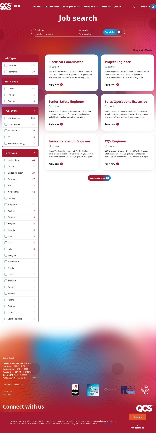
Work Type (11, 81)
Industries (11, 111)
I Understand (137, 426)
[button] (134, 6)
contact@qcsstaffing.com (13, 384)
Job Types (10, 58)
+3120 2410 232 (33, 378)
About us (37, 6)
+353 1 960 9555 (20, 375)
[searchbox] (54, 32)
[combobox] (92, 32)
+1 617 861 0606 (21, 369)
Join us (117, 6)
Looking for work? (71, 6)
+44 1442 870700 (27, 363)
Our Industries (52, 6)
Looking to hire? (90, 6)
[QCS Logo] (6, 6)
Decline (138, 416)
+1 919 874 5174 (18, 366)
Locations (11, 153)
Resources (106, 6)
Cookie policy (106, 423)
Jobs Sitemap (8, 394)
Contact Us (7, 391)
